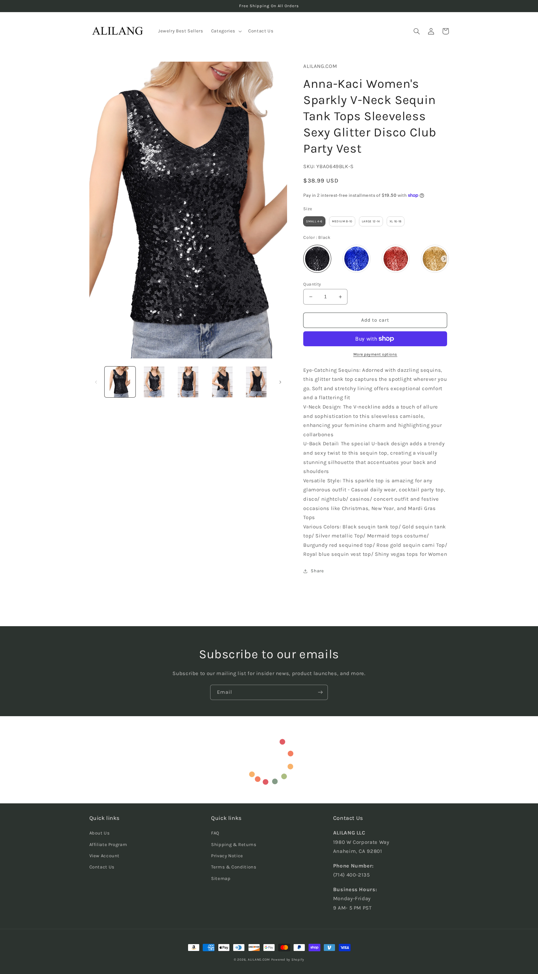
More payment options (375, 354)
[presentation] (444, 258)
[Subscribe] (320, 692)
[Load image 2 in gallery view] (154, 381)
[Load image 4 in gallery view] (222, 381)
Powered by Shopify (287, 959)
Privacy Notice (227, 855)
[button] (225, 31)
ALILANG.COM (259, 959)
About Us (99, 833)
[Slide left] (96, 382)
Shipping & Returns (233, 844)
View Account (104, 855)
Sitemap (220, 878)
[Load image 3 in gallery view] (188, 381)
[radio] (314, 221)
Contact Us (102, 867)
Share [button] (317, 571)
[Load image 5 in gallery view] (256, 381)
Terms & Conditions (233, 867)
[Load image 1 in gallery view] (120, 381)
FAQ (215, 833)
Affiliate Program (108, 844)
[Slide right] (280, 382)
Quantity (312, 283)
